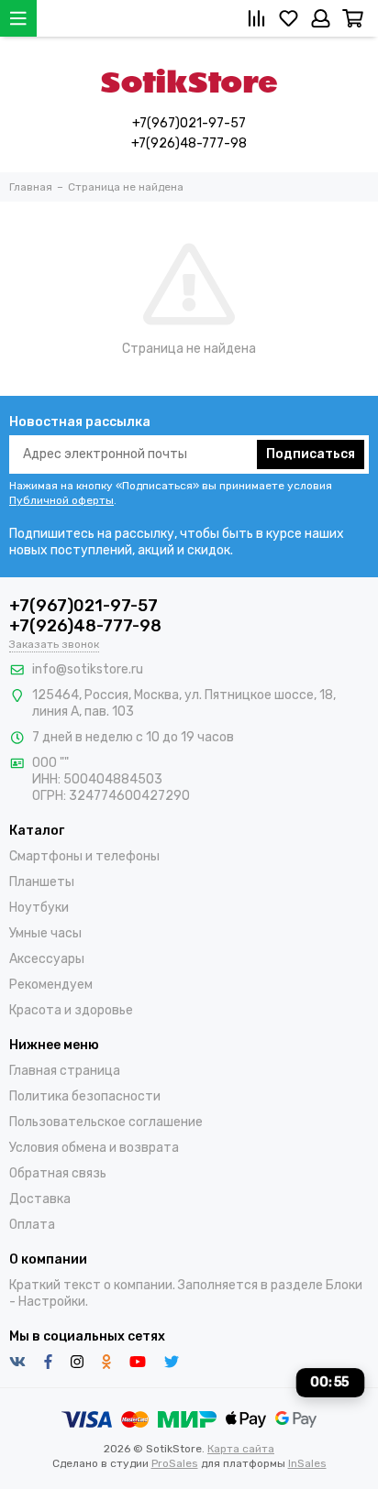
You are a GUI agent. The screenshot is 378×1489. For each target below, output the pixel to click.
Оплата (32, 1224)
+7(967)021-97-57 (189, 123)
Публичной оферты (61, 500)
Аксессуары (46, 959)
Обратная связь (57, 1173)
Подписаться (310, 454)
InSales (307, 1463)
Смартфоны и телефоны (84, 856)
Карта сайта (240, 1448)
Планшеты (41, 882)
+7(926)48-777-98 (189, 143)
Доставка (40, 1199)
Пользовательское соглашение (106, 1122)
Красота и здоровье (71, 1010)
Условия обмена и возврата (94, 1147)
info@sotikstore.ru (87, 669)
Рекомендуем (51, 984)
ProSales (174, 1463)
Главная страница (64, 1070)
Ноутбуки (39, 907)
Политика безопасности (85, 1096)
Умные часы (45, 933)
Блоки (344, 1285)
